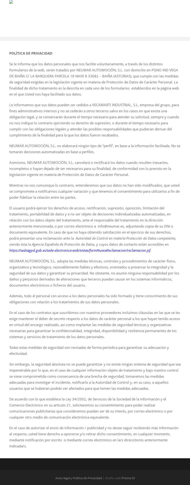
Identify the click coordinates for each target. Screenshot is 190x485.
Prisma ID (128, 478)
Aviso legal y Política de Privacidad (79, 478)
